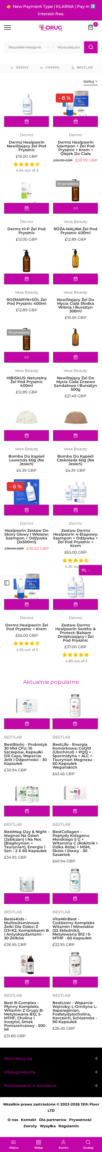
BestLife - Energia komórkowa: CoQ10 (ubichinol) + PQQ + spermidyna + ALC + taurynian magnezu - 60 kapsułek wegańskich (73, 756)
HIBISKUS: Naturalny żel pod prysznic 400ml (27, 381)
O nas (13, 1119)
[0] (91, 27)
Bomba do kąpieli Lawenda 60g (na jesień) (26, 460)
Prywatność (80, 1119)
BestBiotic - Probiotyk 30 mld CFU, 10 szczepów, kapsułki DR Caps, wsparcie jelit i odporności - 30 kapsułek (25, 754)
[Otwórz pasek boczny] (7, 583)
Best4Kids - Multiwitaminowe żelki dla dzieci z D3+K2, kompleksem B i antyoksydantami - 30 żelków (26, 928)
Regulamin (68, 1126)
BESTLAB (13, 737)
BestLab (85, 67)
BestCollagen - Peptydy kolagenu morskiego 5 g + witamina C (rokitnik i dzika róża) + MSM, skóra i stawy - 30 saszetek (74, 843)
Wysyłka (48, 1126)
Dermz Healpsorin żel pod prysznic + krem (26, 627)
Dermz (22, 67)
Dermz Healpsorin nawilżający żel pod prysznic (26, 146)
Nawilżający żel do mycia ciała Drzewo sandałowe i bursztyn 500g (75, 383)
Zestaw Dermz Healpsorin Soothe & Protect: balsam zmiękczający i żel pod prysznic (75, 633)
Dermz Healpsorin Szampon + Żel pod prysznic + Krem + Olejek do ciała (76, 148)
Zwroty (30, 1126)
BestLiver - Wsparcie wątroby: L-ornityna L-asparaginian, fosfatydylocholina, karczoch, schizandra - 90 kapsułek (74, 1012)
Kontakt (28, 1119)
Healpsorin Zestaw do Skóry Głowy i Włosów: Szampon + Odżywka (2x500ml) (26, 536)
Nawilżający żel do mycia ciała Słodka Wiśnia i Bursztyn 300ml (75, 305)
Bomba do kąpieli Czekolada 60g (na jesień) (75, 460)
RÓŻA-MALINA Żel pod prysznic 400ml (75, 230)
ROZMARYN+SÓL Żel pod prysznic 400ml (27, 301)
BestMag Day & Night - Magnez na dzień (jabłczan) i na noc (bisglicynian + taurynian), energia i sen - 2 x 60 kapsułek (26, 841)
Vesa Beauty (75, 221)
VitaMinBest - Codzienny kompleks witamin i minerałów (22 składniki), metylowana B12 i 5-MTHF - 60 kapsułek (73, 928)
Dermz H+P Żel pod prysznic (26, 230)
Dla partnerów (52, 1119)
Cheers (52, 67)
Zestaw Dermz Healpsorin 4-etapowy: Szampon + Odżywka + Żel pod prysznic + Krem (75, 538)
